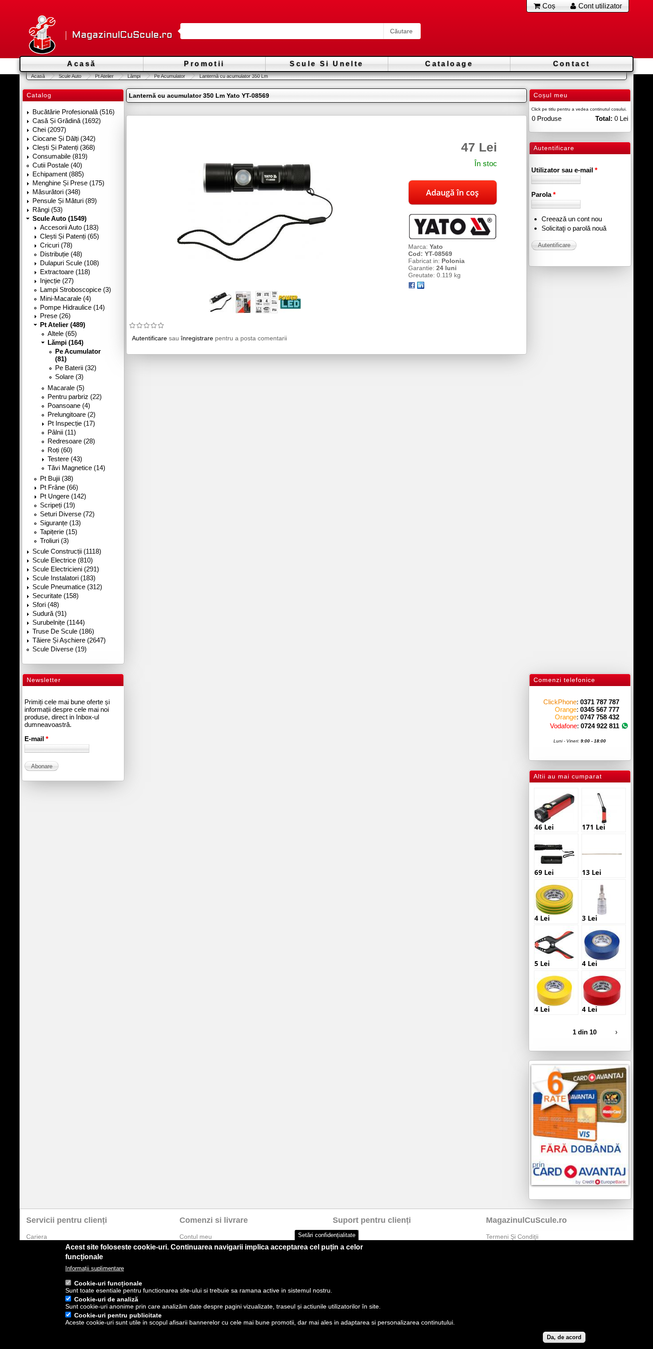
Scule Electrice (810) (62, 560)
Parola (543, 194)
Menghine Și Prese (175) (68, 183)
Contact (571, 64)
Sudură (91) (49, 613)
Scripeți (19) (57, 505)
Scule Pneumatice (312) (67, 587)
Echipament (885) (58, 174)
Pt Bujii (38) (56, 478)
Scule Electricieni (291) (65, 569)
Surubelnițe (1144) (58, 622)
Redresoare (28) (71, 441)
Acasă (81, 64)
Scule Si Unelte (326, 64)
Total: (604, 118)
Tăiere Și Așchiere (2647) (69, 640)
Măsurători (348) (56, 192)
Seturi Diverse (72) (67, 514)
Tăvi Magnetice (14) (76, 467)
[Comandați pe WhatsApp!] (625, 726)
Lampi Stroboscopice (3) (75, 289)
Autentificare (149, 338)
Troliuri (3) (54, 540)
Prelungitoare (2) (72, 414)
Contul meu (195, 1236)
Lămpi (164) (66, 342)
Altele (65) (62, 333)
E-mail (36, 738)
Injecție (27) (57, 280)
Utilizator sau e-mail (564, 170)
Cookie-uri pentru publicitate (118, 1315)
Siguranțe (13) (60, 523)
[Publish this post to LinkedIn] (420, 286)
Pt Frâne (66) (59, 487)
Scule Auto (70, 76)
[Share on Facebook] (411, 286)
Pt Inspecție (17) (71, 423)
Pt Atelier (104, 76)
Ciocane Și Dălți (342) (64, 138)
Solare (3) (69, 376)
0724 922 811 (600, 726)
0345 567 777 (599, 709)
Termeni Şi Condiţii (512, 1236)
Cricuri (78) (56, 245)
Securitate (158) (55, 595)
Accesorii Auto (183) (69, 227)
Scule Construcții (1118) (66, 551)
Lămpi (133, 76)
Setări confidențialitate (326, 1235)
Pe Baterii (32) (75, 367)
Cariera (36, 1236)
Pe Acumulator (169, 76)
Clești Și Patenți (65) (69, 236)
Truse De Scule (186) (63, 631)
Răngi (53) (47, 209)
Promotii (204, 64)
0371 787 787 (599, 702)
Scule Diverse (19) (59, 649)
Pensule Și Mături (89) (64, 200)
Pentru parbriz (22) (75, 396)
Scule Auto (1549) (59, 218)
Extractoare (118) (65, 271)
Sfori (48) (45, 604)
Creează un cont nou (572, 219)
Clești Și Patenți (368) (63, 147)
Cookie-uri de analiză (106, 1299)
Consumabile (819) (60, 156)
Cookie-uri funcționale (108, 1283)
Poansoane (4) (69, 405)
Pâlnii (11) (62, 432)
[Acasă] (42, 35)
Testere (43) (65, 459)
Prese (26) (55, 315)
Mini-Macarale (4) (65, 298)
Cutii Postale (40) (57, 165)
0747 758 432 (599, 717)
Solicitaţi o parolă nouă (574, 228)
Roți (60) (60, 450)
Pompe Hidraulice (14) (72, 307)
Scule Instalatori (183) (64, 578)
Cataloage (449, 64)
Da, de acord (564, 1337)
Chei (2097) (49, 129)
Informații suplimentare (94, 1268)
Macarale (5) (66, 387)
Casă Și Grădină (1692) (66, 120)
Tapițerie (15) (58, 531)
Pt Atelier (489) (62, 324)
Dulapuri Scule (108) (69, 263)
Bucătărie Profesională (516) (73, 112)
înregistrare (197, 338)
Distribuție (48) (61, 254)
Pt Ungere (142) (63, 496)
